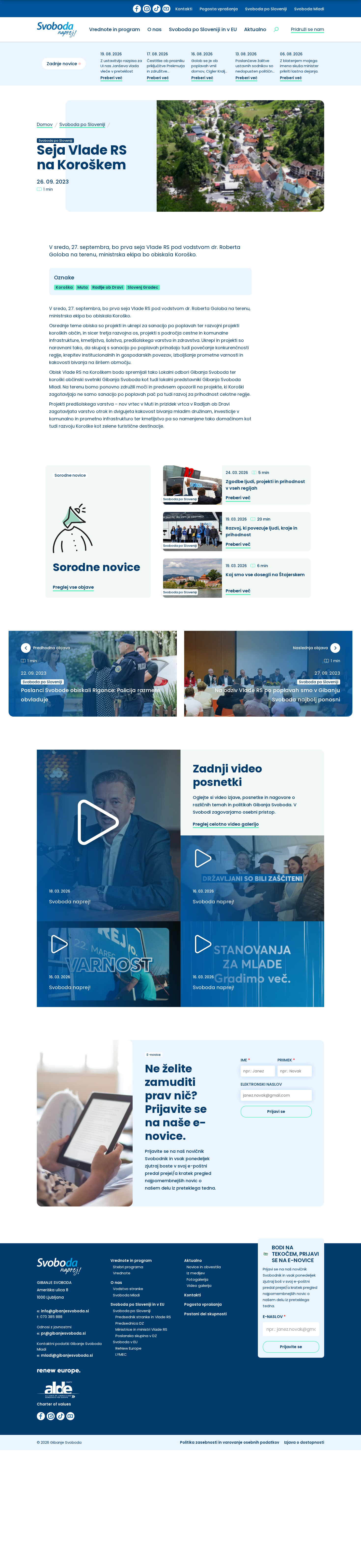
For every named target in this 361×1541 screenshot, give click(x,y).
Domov (45, 124)
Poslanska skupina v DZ (136, 1335)
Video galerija (199, 1285)
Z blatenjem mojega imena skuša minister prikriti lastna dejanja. (299, 66)
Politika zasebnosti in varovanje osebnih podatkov (229, 1442)
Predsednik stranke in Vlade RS (143, 1316)
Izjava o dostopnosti (304, 1442)
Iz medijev (196, 1273)
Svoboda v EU (125, 1341)
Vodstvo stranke (128, 1288)
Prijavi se (276, 1111)
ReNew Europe (128, 1348)
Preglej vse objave (73, 587)
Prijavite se (291, 1347)
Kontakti (183, 9)
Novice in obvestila (204, 1266)
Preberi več (111, 77)
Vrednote (121, 1273)
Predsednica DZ (129, 1323)
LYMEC (121, 1354)
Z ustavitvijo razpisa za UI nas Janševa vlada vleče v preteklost (121, 66)
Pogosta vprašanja (219, 9)
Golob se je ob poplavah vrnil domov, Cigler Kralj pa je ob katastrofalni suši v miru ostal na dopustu (211, 74)
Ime (245, 1060)
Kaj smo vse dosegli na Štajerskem (265, 575)
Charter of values (54, 1404)
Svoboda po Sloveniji (266, 9)
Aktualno (255, 29)
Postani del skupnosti (205, 1314)
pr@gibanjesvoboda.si (63, 1333)
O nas (154, 29)
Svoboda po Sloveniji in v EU (203, 29)
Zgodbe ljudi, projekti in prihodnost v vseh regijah (265, 484)
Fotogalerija (197, 1279)
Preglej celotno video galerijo (226, 824)
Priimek (286, 1060)
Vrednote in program (114, 29)
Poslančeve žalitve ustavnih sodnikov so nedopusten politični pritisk (254, 68)
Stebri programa (128, 1266)
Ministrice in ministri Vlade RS (141, 1329)
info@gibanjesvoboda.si (65, 1311)
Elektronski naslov (261, 1084)
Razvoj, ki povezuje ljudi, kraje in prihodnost (261, 531)
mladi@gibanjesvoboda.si (67, 1355)
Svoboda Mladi (309, 9)
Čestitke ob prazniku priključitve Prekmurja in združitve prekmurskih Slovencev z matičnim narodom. (166, 74)
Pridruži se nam (307, 29)
